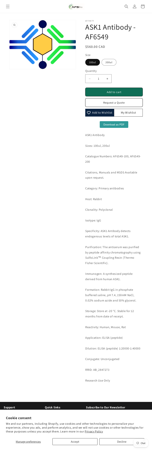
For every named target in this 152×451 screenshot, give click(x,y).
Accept (75, 442)
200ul (109, 62)
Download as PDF (114, 124)
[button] (8, 6)
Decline (121, 442)
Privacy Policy (94, 431)
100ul (92, 62)
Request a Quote (114, 102)
